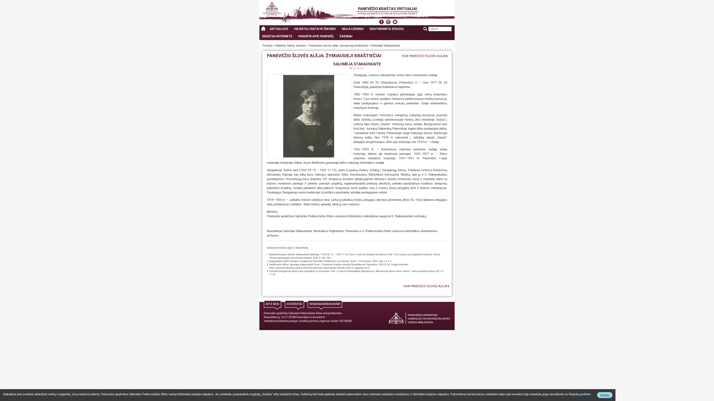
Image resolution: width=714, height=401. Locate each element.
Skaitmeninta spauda (386, 29)
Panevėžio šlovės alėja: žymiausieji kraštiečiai (338, 45)
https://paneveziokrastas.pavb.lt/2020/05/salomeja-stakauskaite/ (303, 268)
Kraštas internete (277, 36)
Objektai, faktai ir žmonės (315, 29)
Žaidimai (346, 36)
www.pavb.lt (318, 317)
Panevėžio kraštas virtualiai (387, 8)
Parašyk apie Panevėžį (316, 36)
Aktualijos (279, 29)
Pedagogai (358, 68)
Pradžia (267, 45)
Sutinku (606, 395)
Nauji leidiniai (353, 29)
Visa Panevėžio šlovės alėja (424, 56)
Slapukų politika (580, 394)
